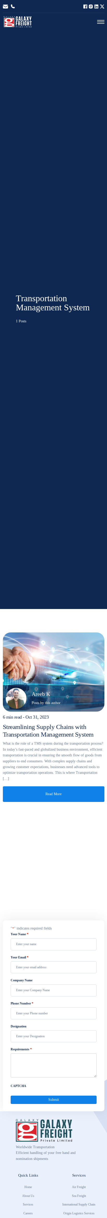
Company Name (21, 980)
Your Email (20, 957)
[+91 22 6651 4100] (13, 6)
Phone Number (22, 1003)
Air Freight (79, 1187)
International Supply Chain (78, 1204)
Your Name (20, 934)
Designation (18, 1026)
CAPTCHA (18, 1086)
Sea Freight (79, 1196)
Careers (28, 1213)
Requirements (21, 1049)
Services (28, 1204)
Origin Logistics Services (79, 1213)
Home (28, 1187)
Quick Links (28, 1175)
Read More (53, 794)
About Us (28, 1196)
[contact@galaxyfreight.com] (5, 6)
